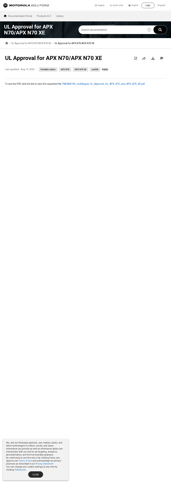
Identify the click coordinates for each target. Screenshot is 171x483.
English (134, 5)
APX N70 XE (81, 69)
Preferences (20, 470)
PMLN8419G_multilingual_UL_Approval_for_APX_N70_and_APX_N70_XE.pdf (103, 84)
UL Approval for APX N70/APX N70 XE (31, 43)
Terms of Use (25, 461)
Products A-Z (44, 16)
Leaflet (95, 69)
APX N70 (65, 69)
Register (161, 5)
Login (147, 5)
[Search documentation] (160, 30)
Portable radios (48, 69)
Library (59, 16)
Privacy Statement (45, 464)
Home (6, 43)
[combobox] (112, 30)
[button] (149, 30)
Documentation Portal (20, 16)
